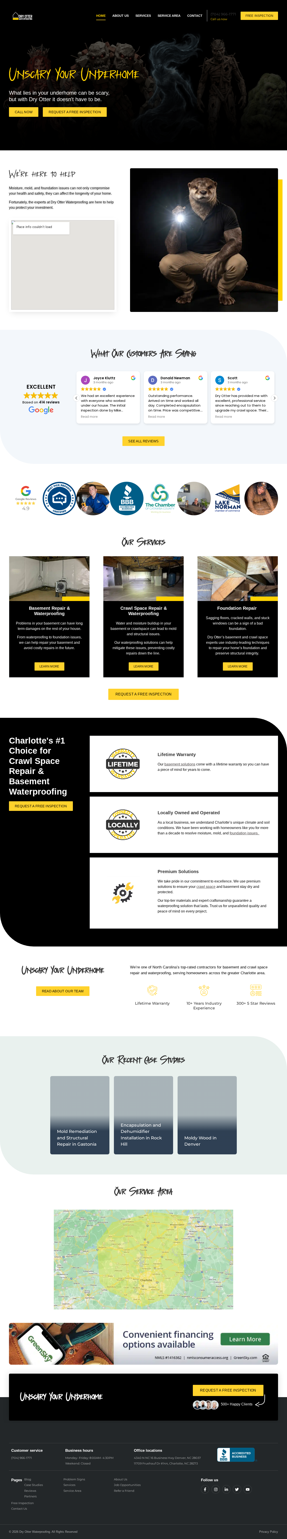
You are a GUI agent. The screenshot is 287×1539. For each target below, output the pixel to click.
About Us (120, 15)
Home (101, 15)
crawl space (205, 887)
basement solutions (179, 764)
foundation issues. (244, 833)
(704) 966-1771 (223, 14)
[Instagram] (215, 1489)
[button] (274, 398)
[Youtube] (248, 1489)
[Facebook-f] (205, 1489)
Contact (194, 15)
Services (143, 15)
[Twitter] (237, 1489)
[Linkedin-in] (226, 1489)
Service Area (169, 15)
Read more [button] (89, 417)
